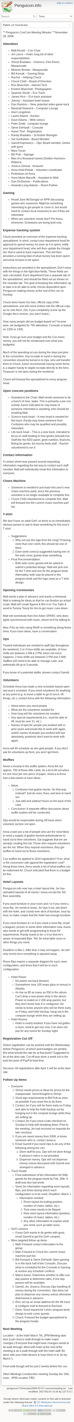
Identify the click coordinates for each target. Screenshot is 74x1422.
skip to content (65, 3)
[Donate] (30, 1410)
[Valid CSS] (30, 1413)
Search (34, 16)
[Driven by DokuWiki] (44, 1413)
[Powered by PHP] (44, 1410)
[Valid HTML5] (59, 1410)
